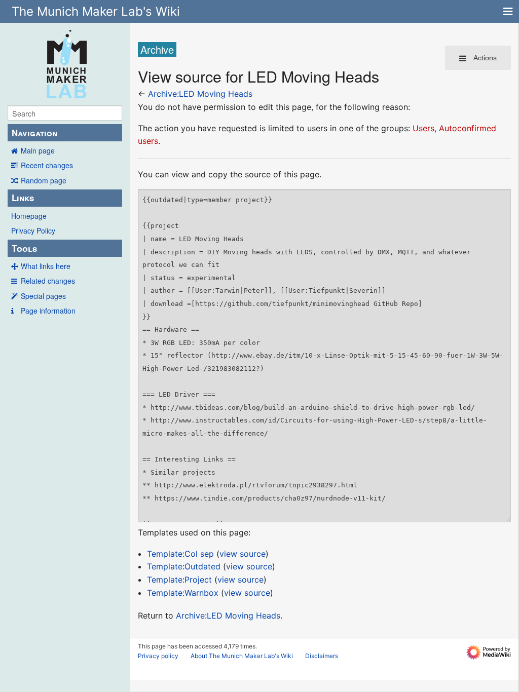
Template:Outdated (183, 566)
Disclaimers (321, 656)
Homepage (29, 216)
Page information (48, 310)
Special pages (43, 296)
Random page (43, 180)
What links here (45, 266)
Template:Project (179, 579)
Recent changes (47, 165)
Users (423, 128)
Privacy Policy (33, 230)
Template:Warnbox (182, 593)
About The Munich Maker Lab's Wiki (242, 656)
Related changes (48, 281)
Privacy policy (158, 656)
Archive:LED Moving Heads (200, 94)
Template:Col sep (180, 554)
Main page (38, 150)
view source (242, 554)
